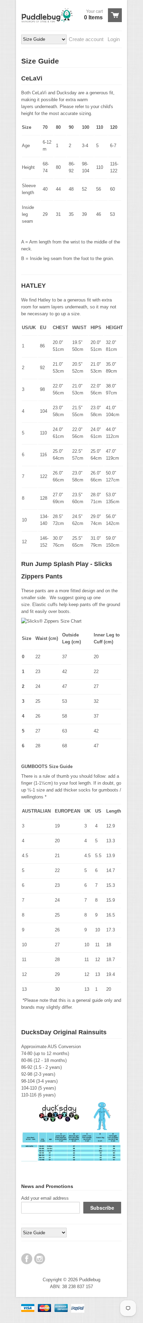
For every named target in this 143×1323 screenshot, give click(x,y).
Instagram (39, 1258)
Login (114, 39)
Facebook (26, 1258)
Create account (86, 39)
